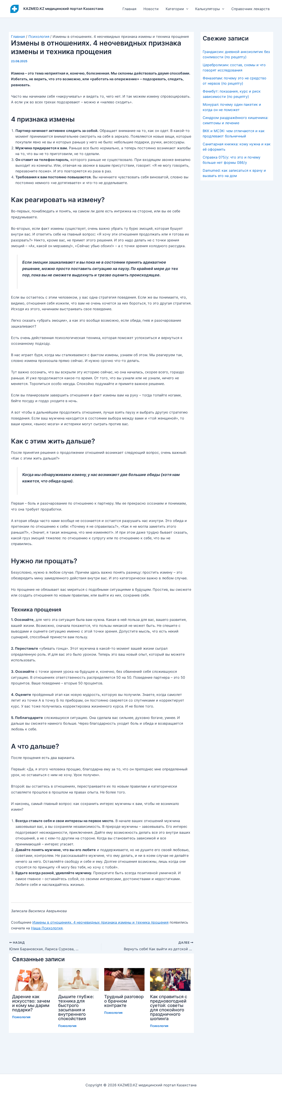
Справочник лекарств (250, 9)
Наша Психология (47, 928)
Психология (21, 1017)
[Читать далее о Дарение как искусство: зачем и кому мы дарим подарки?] (32, 979)
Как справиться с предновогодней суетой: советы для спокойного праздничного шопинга (168, 1007)
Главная (129, 9)
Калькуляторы (207, 9)
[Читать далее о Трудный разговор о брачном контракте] (124, 979)
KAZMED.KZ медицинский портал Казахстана (63, 8)
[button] (186, 9)
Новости (151, 9)
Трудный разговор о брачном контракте (124, 1001)
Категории (175, 9)
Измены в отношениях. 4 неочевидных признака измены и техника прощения (100, 922)
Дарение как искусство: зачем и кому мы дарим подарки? (31, 1003)
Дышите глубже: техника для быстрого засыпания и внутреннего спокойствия (76, 1007)
